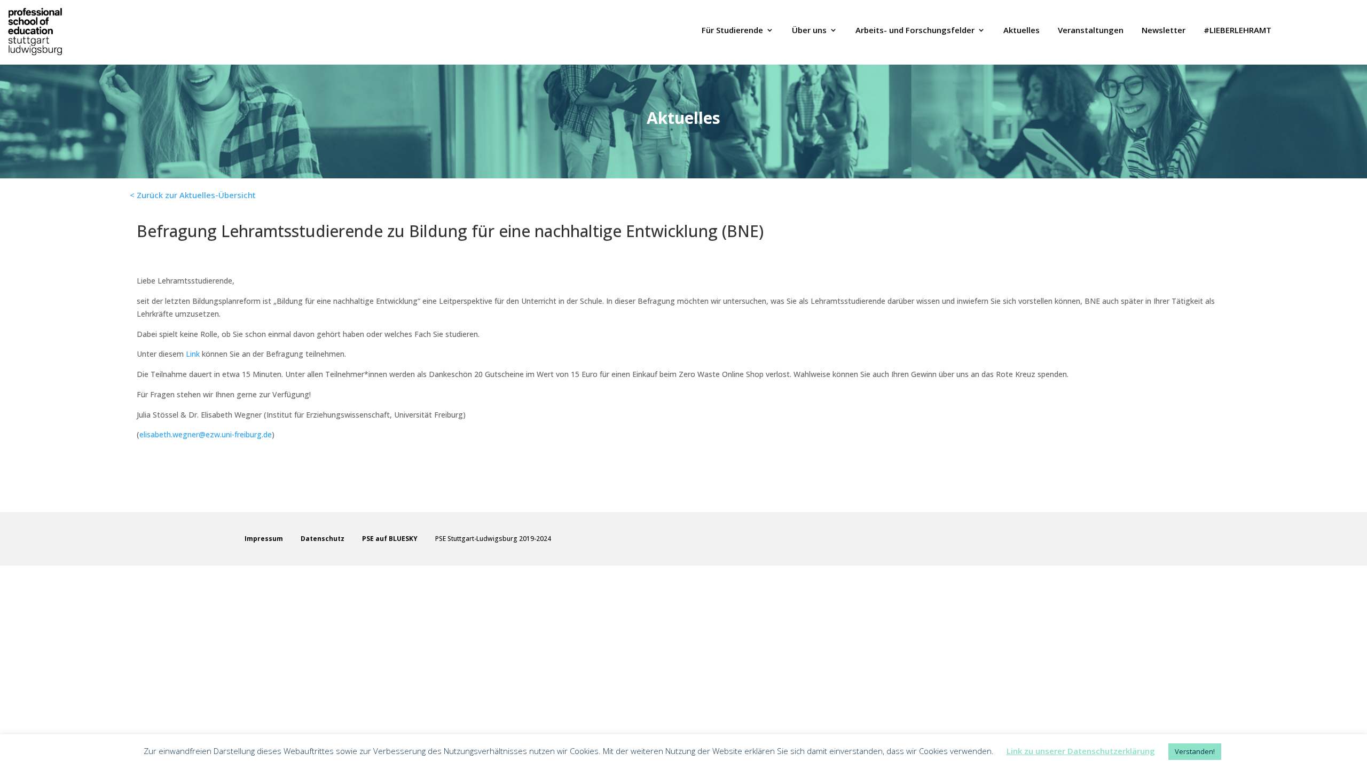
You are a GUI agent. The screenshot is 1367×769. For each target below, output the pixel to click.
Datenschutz (322, 538)
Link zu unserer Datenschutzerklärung (1081, 751)
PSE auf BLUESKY (390, 538)
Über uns (809, 31)
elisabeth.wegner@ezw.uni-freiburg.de (205, 434)
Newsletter (1163, 31)
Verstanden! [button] (1195, 751)
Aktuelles (1021, 31)
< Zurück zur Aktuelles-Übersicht (193, 195)
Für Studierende (732, 31)
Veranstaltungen (1091, 31)
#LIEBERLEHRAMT (1237, 31)
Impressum (264, 538)
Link (193, 354)
